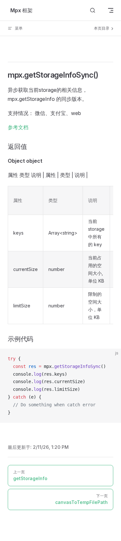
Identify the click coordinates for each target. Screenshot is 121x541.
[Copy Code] (110, 359)
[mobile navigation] (110, 10)
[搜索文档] (92, 10)
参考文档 (18, 127)
